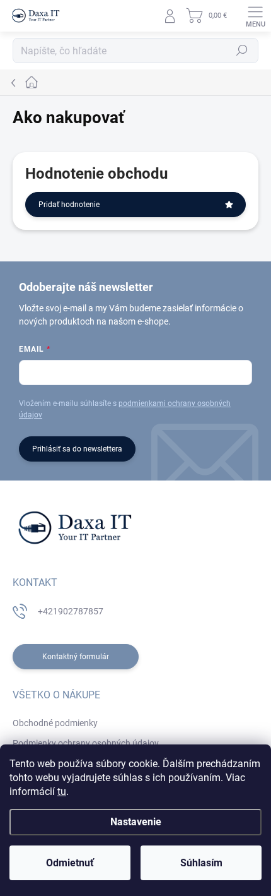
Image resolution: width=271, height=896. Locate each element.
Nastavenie (135, 822)
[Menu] (255, 16)
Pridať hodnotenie (69, 204)
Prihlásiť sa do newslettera (77, 449)
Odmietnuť (70, 863)
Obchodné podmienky (55, 723)
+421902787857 (70, 611)
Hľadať (242, 50)
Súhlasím (201, 863)
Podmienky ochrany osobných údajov (86, 743)
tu (61, 791)
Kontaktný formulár (75, 656)
